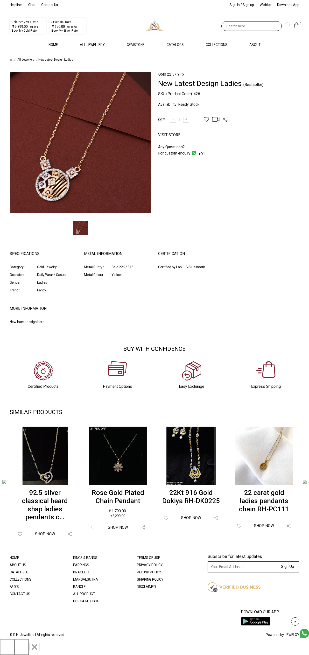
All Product (84, 594)
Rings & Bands (85, 558)
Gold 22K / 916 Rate (25, 22)
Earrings (81, 565)
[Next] (21, 647)
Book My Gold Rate (24, 30)
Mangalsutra (85, 579)
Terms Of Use (148, 558)
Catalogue (19, 572)
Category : (17, 267)
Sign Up (287, 566)
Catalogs (175, 45)
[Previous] (7, 647)
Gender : (16, 282)
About (255, 45)
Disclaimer (146, 587)
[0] (296, 27)
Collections (216, 45)
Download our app (260, 612)
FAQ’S (14, 587)
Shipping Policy (150, 579)
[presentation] (4, 482)
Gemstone (136, 45)
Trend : (15, 290)
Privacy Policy (150, 565)
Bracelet (81, 572)
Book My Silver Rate (64, 30)
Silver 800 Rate (61, 22)
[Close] (34, 647)
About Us (18, 565)
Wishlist (265, 5)
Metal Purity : (94, 267)
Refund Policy (149, 572)
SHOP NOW (45, 534)
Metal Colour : (94, 275)
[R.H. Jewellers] (154, 26)
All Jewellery (92, 45)
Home (53, 45)
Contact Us (49, 5)
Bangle (79, 587)
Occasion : (17, 275)
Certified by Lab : (170, 267)
